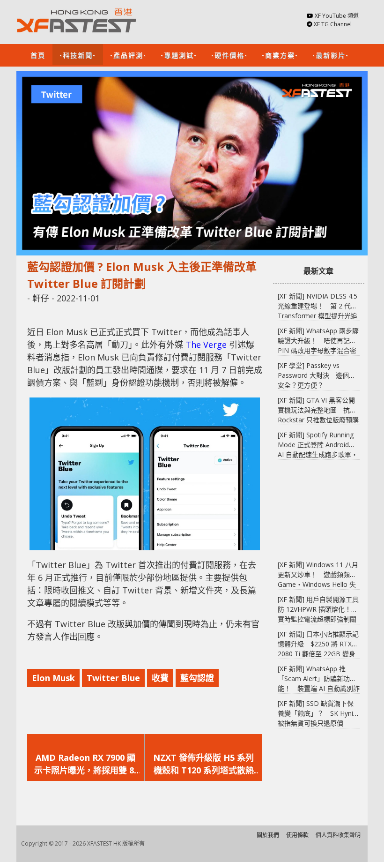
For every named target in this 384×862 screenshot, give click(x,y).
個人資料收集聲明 (338, 835)
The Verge (206, 344)
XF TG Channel (333, 24)
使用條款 (297, 835)
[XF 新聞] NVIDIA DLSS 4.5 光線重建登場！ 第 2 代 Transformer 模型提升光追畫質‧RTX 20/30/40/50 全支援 (317, 316)
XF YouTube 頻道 (337, 16)
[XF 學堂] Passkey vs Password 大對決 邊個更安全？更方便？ (316, 375)
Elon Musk (53, 677)
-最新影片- (330, 55)
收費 (160, 677)
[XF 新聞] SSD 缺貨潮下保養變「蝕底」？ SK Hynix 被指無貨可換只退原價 (317, 713)
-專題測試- (179, 55)
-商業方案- (280, 55)
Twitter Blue (113, 677)
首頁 (37, 55)
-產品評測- (128, 55)
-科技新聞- (77, 55)
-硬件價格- (229, 55)
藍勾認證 (197, 677)
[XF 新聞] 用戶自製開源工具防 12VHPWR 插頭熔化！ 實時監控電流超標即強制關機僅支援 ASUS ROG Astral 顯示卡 (318, 619)
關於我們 (268, 835)
